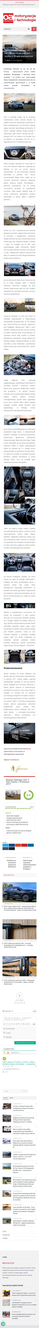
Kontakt (5, 1238)
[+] (28, 1024)
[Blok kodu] (21, 1024)
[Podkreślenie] (9, 1024)
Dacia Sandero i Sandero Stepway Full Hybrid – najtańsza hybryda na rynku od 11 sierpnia (24, 1223)
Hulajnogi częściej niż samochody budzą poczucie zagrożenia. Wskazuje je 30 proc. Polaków (20, 4)
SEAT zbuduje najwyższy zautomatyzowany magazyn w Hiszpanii (29, 865)
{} (26, 1024)
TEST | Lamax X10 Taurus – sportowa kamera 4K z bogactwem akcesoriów (24, 1294)
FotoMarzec (14, 760)
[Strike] (11, 1024)
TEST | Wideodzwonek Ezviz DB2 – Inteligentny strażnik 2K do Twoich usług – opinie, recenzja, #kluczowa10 (19, 982)
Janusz (9, 60)
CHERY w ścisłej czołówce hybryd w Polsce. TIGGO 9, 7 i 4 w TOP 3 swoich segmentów (24, 1157)
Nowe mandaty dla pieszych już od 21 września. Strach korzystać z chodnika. (23, 1316)
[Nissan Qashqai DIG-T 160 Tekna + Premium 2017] (12, 794)
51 (35, 1300)
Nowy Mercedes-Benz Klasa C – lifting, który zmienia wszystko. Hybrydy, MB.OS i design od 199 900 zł (24, 1144)
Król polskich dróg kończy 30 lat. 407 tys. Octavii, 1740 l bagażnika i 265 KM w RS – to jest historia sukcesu (23, 1169)
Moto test (8, 45)
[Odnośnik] (23, 1024)
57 (35, 1290)
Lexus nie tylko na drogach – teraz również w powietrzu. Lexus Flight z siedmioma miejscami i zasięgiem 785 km (24, 1210)
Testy (11, 1098)
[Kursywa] (7, 1024)
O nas (4, 1231)
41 (35, 1312)
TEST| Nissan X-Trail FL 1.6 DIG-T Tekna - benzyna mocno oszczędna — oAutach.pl (19, 1063)
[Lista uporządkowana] (14, 1024)
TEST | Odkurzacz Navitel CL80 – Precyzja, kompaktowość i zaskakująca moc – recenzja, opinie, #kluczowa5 (18, 945)
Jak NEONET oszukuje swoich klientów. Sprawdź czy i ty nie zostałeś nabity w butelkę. (24, 1305)
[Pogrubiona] (4, 1024)
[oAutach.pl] (19, 18)
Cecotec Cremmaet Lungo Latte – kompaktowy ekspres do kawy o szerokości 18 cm (23, 1108)
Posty (6, 1098)
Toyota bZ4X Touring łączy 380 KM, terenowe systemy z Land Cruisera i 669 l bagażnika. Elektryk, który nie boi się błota (24, 1197)
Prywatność (6, 1235)
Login (34, 1011)
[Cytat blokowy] (19, 1024)
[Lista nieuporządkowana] (16, 1024)
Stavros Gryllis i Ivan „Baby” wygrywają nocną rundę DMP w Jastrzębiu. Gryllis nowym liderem (24, 1131)
